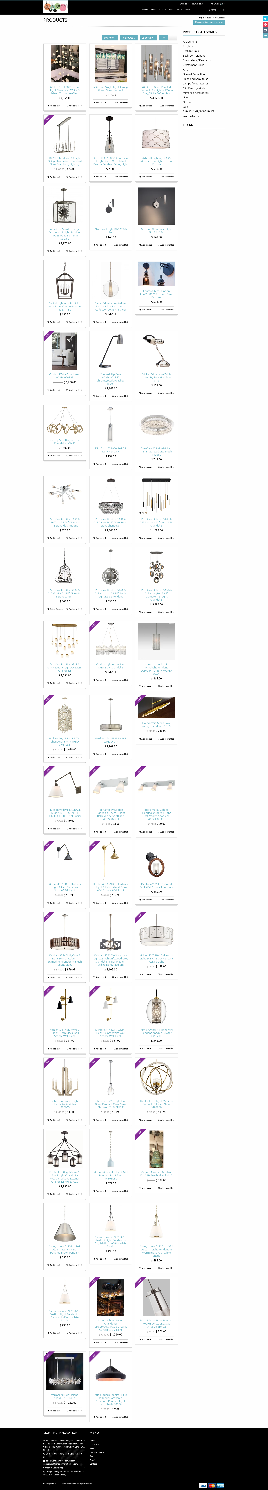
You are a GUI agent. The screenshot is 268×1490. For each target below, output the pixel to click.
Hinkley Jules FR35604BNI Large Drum (111, 740)
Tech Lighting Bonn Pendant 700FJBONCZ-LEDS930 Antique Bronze (157, 1323)
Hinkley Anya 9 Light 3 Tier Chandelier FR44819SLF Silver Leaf (65, 741)
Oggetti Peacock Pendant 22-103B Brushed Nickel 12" (156, 1174)
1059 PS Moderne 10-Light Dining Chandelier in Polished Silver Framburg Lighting (64, 161)
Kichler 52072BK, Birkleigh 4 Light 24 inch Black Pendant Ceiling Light (156, 958)
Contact (93, 1464)
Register (197, 3)
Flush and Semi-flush (195, 78)
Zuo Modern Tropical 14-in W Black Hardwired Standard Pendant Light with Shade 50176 (111, 1399)
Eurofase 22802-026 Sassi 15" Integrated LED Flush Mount (156, 451)
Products (207, 18)
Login (183, 3)
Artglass (188, 46)
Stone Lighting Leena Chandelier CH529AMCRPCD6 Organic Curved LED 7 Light (111, 1325)
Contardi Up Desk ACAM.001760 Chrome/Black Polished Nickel (111, 379)
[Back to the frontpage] (200, 18)
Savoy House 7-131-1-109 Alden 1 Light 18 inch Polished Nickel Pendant (64, 1249)
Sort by (148, 37)
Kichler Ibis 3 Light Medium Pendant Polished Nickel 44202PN (156, 1104)
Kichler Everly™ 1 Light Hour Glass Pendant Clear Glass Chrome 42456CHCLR (111, 1104)
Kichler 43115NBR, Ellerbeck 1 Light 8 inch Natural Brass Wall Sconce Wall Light (110, 887)
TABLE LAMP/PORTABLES (198, 111)
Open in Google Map (54, 1468)
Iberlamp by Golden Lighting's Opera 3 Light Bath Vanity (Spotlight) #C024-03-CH (156, 814)
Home (145, 9)
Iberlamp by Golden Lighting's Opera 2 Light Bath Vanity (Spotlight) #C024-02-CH (110, 814)
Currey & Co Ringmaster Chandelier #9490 (64, 442)
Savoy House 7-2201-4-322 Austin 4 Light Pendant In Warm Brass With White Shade (156, 1251)
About (189, 9)
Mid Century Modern (195, 88)
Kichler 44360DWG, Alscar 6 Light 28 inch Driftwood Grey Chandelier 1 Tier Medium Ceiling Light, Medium (111, 960)
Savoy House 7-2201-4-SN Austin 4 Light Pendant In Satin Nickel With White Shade (64, 1316)
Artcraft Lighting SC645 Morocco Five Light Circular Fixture (156, 161)
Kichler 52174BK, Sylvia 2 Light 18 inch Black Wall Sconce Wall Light (65, 1032)
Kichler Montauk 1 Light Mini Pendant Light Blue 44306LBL (111, 1175)
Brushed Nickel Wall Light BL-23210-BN (156, 231)
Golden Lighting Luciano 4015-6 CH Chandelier (110, 666)
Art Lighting (190, 41)
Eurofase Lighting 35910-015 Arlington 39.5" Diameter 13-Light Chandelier (156, 595)
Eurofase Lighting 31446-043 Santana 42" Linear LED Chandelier (156, 522)
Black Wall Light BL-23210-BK (110, 231)
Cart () (218, 3)
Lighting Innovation (67, 1484)
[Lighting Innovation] (55, 6)
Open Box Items (97, 1452)
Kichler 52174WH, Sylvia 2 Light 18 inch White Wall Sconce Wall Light (110, 1032)
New (153, 9)
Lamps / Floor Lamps (195, 83)
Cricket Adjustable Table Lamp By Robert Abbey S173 (156, 377)
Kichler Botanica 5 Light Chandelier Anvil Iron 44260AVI (65, 1104)
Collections (166, 9)
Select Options (56, 609)
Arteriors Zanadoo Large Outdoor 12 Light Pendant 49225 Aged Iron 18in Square (65, 234)
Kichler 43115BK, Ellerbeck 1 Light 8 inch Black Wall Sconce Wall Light (65, 887)
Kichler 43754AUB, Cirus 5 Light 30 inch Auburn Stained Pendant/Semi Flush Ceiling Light (65, 960)
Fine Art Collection (194, 74)
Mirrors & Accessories (196, 92)
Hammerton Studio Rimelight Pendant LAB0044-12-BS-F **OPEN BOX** (157, 669)
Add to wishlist (75, 106)
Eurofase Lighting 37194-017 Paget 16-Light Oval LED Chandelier (64, 667)
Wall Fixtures (191, 116)
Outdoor (188, 102)
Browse (129, 37)
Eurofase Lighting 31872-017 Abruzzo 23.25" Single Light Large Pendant (111, 593)
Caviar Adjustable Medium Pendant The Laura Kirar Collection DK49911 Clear (111, 306)
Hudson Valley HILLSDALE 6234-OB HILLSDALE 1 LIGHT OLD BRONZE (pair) (65, 812)
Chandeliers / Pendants (197, 60)
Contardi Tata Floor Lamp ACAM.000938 (64, 376)
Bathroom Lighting (194, 55)
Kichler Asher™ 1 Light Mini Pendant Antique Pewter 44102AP (157, 1032)
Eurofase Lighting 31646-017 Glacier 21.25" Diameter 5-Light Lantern (65, 593)
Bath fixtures (191, 50)
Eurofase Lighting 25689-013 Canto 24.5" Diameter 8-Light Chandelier (111, 522)
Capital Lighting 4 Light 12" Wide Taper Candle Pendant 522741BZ (65, 306)
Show (110, 37)
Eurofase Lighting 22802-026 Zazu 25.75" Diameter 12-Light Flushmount (64, 522)
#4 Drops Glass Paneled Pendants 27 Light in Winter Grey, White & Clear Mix (156, 90)
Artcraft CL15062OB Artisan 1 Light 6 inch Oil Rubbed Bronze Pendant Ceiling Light (110, 161)
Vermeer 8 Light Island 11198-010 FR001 (64, 1396)
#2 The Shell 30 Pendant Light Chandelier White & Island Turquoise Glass (65, 90)
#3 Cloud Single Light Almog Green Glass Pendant (111, 89)
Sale (179, 9)
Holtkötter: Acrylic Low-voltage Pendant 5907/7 (156, 724)
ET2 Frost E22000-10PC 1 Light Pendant (110, 450)
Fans (185, 69)
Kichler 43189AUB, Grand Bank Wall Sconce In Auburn (156, 886)
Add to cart (54, 106)
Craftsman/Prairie (193, 64)
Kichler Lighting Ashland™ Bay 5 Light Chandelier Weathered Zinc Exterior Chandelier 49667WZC (64, 1177)
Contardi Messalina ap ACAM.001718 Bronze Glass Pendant (156, 294)
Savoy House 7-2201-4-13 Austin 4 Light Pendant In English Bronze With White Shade (111, 1242)
